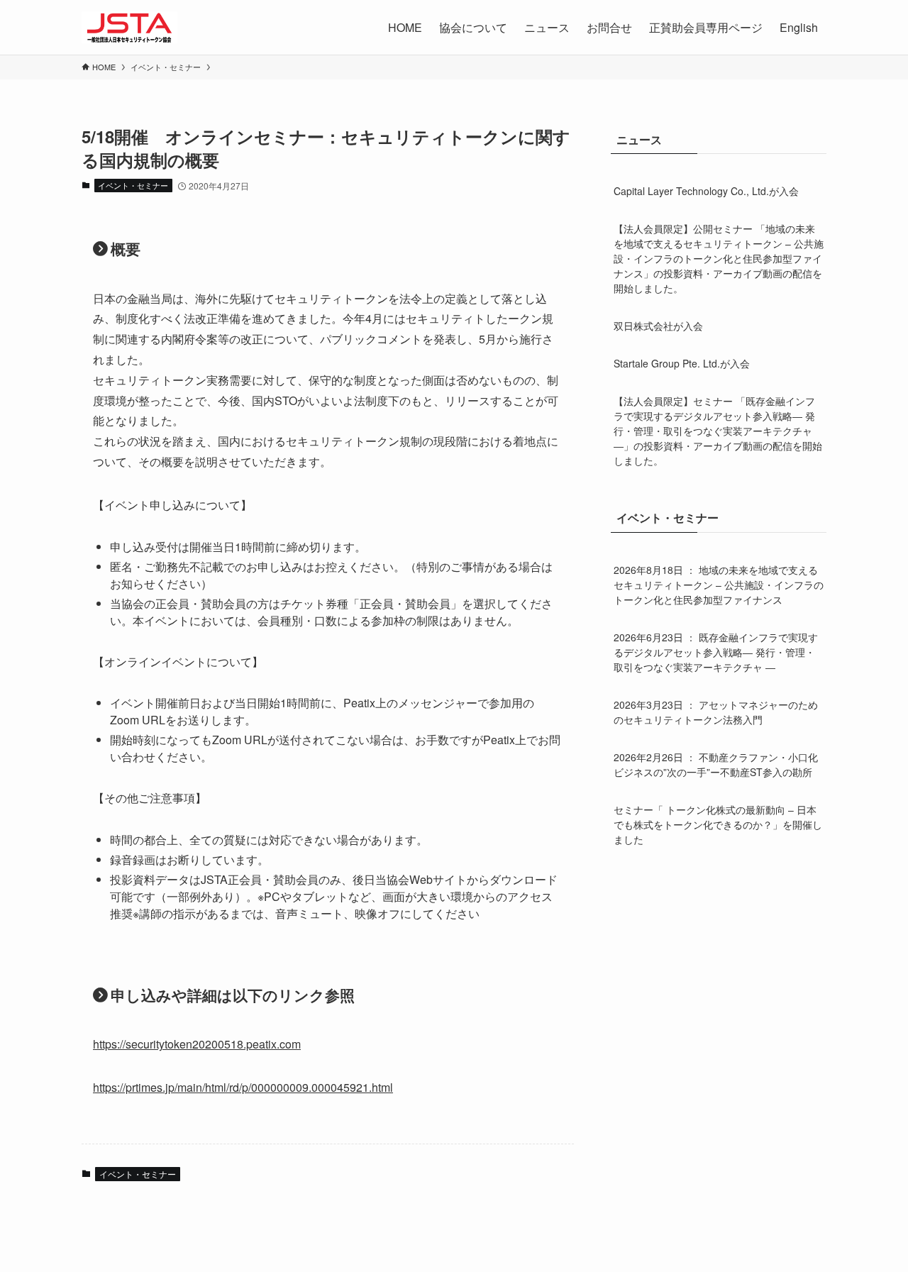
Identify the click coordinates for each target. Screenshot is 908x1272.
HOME (405, 27)
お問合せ (609, 27)
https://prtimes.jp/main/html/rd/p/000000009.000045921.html (243, 1087)
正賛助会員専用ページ (706, 27)
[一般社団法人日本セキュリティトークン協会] (129, 27)
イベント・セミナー (133, 185)
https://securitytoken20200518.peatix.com (197, 1044)
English (799, 27)
